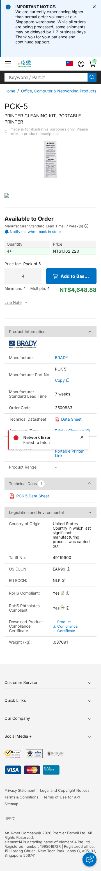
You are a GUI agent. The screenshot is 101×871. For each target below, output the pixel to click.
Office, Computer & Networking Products (58, 91)
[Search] (92, 77)
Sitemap (11, 804)
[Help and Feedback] (89, 860)
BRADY (61, 357)
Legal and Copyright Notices (64, 790)
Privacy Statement (19, 790)
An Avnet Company (21, 833)
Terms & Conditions (21, 797)
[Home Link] (30, 64)
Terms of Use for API (61, 797)
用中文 (9, 818)
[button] (7, 64)
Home (9, 91)
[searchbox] (46, 77)
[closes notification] (94, 6)
